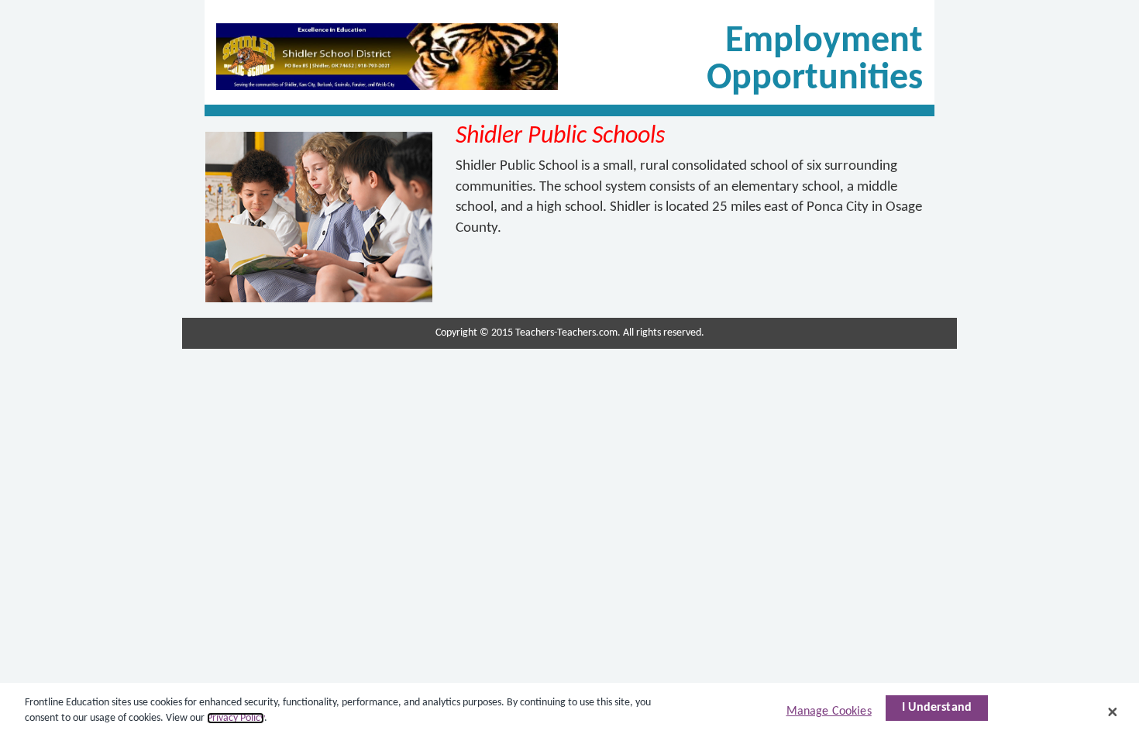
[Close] (1112, 712)
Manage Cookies (829, 711)
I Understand (937, 707)
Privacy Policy (235, 718)
